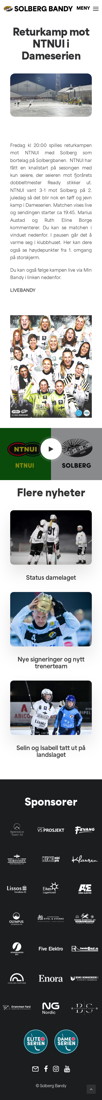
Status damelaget (51, 578)
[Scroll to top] (91, 1089)
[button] (87, 8)
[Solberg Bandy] (38, 8)
